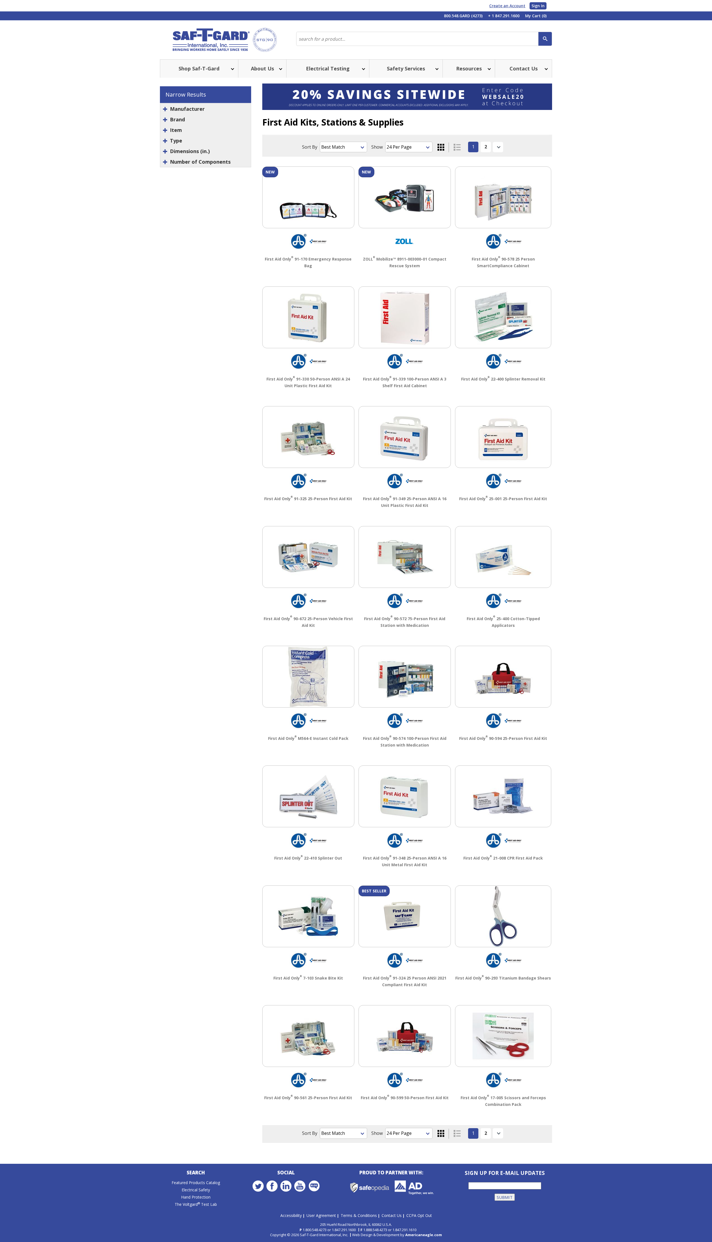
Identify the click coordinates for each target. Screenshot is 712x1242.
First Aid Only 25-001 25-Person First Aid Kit (503, 498)
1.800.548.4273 (315, 1229)
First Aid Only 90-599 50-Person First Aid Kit (405, 1097)
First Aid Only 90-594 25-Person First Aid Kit (503, 738)
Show (377, 147)
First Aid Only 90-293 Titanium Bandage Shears (503, 978)
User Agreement (321, 1215)
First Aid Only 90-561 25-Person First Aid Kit (308, 1097)
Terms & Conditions (359, 1215)
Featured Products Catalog (196, 1182)
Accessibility (291, 1215)
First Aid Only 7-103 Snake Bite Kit (308, 978)
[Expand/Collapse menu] (232, 69)
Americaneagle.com (423, 1234)
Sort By (309, 147)
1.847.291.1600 (344, 1229)
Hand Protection (196, 1197)
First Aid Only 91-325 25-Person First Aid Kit (308, 498)
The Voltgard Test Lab (196, 1204)
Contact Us (392, 1215)
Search (196, 1172)
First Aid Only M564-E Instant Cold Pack (308, 738)
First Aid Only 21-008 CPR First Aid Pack (503, 858)
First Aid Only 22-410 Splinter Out (308, 858)
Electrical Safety (196, 1189)
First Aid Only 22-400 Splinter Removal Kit (503, 379)
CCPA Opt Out (419, 1215)
